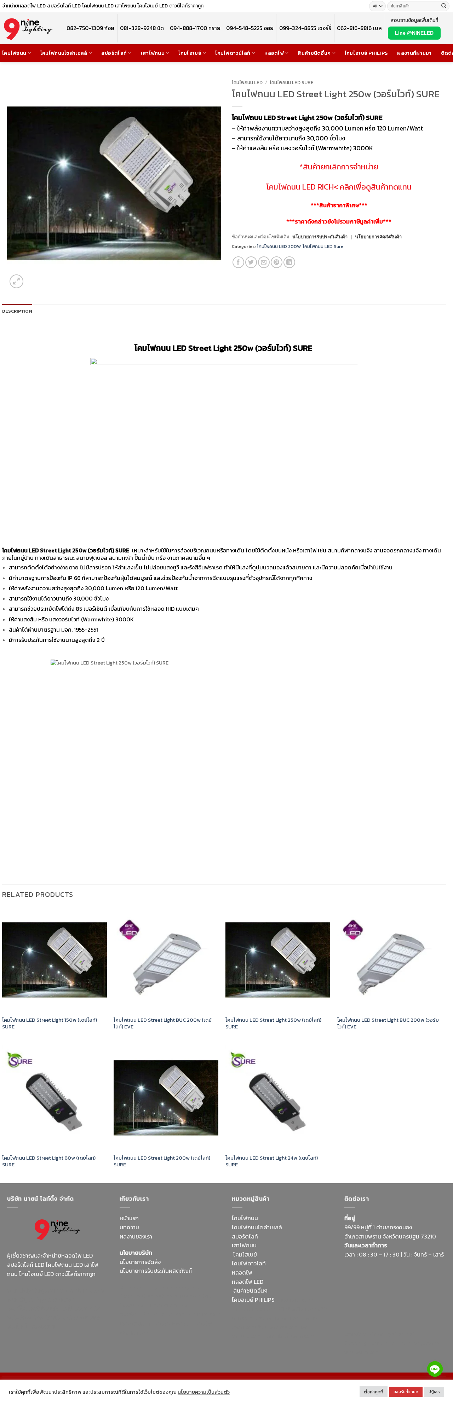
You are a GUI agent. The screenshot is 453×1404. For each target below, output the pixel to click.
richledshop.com (253, 1308)
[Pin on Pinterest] (276, 262)
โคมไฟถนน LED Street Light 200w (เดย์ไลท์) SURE (162, 1161)
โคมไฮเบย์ (189, 53)
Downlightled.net (142, 1296)
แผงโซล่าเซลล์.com (278, 1317)
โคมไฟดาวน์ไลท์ (232, 53)
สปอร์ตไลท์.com (139, 1314)
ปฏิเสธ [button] (434, 1391)
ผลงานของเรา (136, 1236)
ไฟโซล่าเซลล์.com (171, 1305)
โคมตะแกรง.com (175, 1323)
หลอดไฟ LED (247, 1281)
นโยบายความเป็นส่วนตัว (204, 1392)
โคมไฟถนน (14, 53)
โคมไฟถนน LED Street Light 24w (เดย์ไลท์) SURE (271, 1161)
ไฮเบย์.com (173, 1314)
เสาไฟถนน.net (137, 1323)
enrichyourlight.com (35, 1299)
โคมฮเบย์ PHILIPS (253, 1299)
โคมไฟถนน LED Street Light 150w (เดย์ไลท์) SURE (49, 1023)
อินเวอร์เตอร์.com (278, 1327)
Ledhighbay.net (179, 1287)
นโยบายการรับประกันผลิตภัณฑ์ (156, 1270)
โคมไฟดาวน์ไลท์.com (66, 1308)
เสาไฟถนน (153, 53)
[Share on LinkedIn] (289, 262)
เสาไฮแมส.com (183, 1296)
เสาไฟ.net (356, 1334)
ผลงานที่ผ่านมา (414, 53)
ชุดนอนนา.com (362, 1352)
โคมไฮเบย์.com (65, 1317)
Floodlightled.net (391, 1334)
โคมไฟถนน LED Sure (292, 82)
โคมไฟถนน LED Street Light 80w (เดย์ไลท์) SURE (49, 1161)
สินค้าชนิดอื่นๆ (314, 53)
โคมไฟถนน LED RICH (300, 187)
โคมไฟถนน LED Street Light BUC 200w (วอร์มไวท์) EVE (388, 1023)
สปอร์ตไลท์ (114, 53)
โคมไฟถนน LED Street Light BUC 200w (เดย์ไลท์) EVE (163, 1023)
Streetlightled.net (367, 1343)
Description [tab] (17, 311)
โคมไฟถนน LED (247, 82)
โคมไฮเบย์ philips (366, 53)
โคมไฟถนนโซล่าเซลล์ (63, 53)
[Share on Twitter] (251, 262)
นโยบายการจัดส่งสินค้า (378, 236)
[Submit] (443, 6)
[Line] (435, 1369)
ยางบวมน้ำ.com (294, 1299)
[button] (16, 281)
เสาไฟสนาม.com (296, 1308)
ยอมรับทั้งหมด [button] (406, 1391)
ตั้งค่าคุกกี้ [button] (373, 1391)
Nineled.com (204, 1314)
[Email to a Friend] (264, 262)
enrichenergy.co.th (415, 1343)
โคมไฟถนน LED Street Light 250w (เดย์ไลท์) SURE (273, 1023)
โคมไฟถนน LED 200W (278, 246)
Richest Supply (139, 1287)
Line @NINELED (414, 33)
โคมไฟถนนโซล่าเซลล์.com (53, 1322)
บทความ (129, 1227)
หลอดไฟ (274, 53)
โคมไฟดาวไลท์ (249, 1263)
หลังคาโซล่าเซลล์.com (289, 1336)
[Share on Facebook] (238, 262)
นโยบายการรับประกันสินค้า (320, 236)
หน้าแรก (129, 1218)
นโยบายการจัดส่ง (140, 1262)
